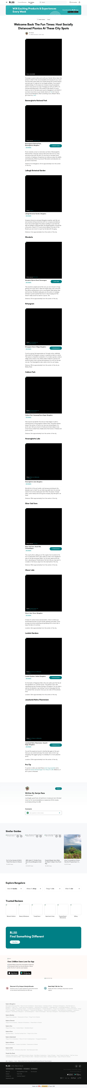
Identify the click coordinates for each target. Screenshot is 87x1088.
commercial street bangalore (34, 1008)
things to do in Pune (32, 1033)
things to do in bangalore (59, 1008)
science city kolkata (21, 1044)
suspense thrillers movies (12, 1055)
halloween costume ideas (40, 1056)
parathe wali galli (10, 1049)
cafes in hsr (15, 1007)
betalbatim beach (29, 1028)
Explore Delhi (9, 1048)
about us (8, 1071)
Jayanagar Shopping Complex (19, 1008)
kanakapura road (47, 1005)
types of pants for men (27, 1056)
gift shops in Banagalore (59, 1005)
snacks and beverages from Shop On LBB (41, 769)
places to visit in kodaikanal (27, 1005)
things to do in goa (10, 1028)
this (51, 92)
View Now (15, 942)
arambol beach (20, 1028)
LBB (6, 1061)
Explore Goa (9, 1026)
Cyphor (31, 210)
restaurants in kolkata (32, 1044)
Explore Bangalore (10, 1004)
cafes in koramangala (40, 1011)
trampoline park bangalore (36, 1010)
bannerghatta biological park (12, 1005)
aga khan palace (10, 1033)
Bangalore (11, 1061)
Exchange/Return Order (22, 1071)
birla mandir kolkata (10, 1044)
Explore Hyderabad (11, 1037)
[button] (73, 2)
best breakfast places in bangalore (67, 1011)
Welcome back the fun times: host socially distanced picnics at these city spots (35, 1061)
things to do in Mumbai (11, 1017)
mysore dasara (38, 1005)
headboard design (52, 1056)
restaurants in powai (23, 1017)
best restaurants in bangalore (65, 1010)
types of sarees (51, 1055)
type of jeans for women (63, 1055)
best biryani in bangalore (18, 1011)
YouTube (35, 543)
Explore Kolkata (10, 1042)
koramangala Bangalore (64, 1007)
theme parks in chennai (36, 1022)
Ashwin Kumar (36, 140)
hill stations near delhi (20, 1049)
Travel (15, 1061)
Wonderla (35, 277)
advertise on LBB (10, 1078)
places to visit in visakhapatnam (27, 1038)
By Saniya (31, 32)
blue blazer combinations (40, 1055)
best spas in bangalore (52, 1011)
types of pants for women (64, 1056)
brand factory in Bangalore (50, 1010)
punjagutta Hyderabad (41, 1038)
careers (7, 1073)
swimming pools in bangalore (41, 1007)
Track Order (19, 1073)
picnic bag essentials (49, 768)
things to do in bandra (34, 1017)
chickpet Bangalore (47, 1008)
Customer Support (21, 1076)
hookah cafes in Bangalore (22, 1010)
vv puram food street (72, 1008)
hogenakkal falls (53, 1007)
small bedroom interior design (26, 1055)
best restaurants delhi (32, 1049)
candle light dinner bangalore (26, 1007)
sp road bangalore (29, 1011)
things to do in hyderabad (12, 1038)
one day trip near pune (20, 1033)
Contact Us (8, 1076)
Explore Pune (9, 1031)
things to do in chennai (11, 1022)
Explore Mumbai (10, 1015)
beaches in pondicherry (23, 1022)
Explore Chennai (10, 1020)
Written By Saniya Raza (35, 793)
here (34, 95)
